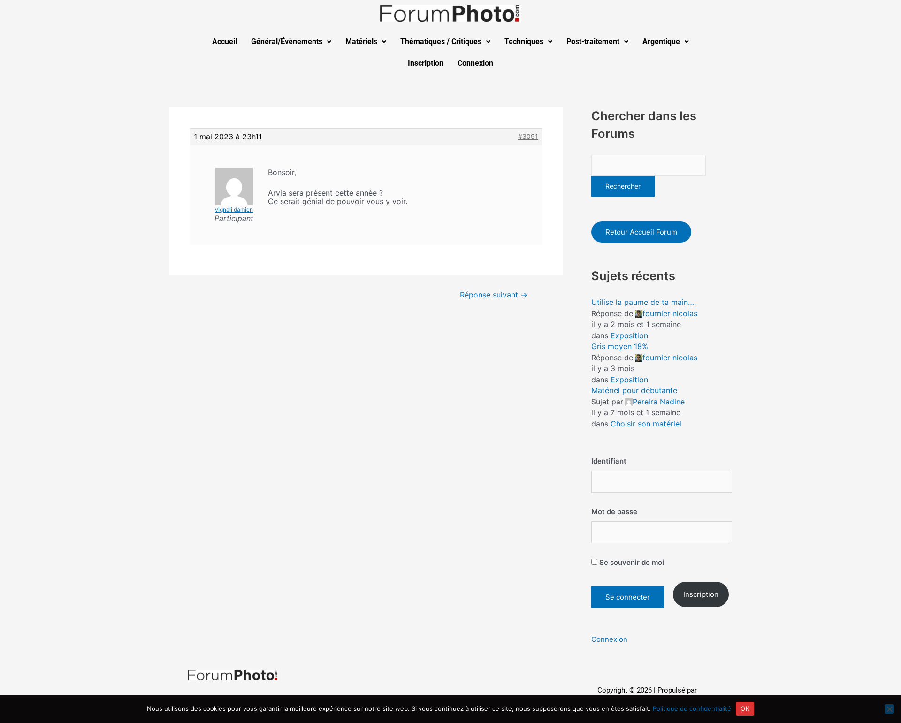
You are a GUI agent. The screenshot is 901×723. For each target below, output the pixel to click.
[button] (291, 42)
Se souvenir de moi (630, 562)
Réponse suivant (493, 295)
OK (745, 708)
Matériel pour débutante (634, 390)
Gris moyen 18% (619, 346)
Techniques (523, 41)
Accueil (224, 41)
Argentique (661, 41)
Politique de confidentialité (692, 708)
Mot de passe (614, 511)
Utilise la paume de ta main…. (643, 302)
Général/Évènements (286, 41)
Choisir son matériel (646, 423)
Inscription (425, 63)
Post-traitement (592, 41)
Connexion (475, 63)
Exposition (629, 335)
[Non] (889, 709)
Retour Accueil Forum (641, 232)
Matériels (361, 41)
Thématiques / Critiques (440, 41)
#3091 (528, 136)
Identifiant (608, 461)
